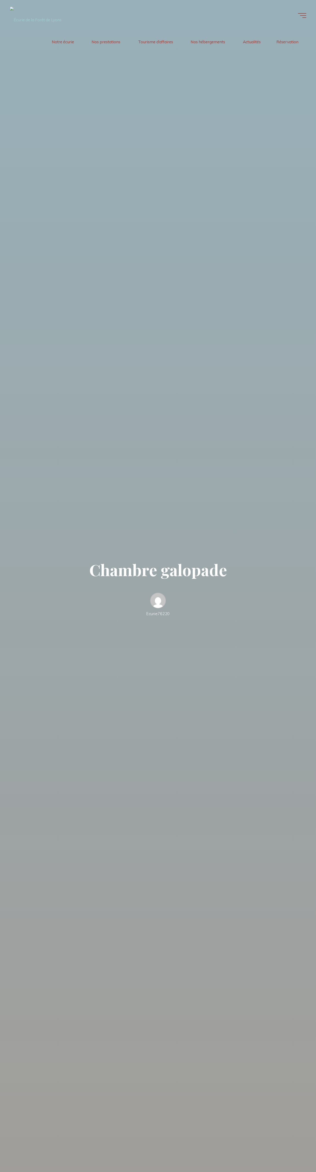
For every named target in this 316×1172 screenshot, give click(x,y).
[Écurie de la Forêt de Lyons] (36, 15)
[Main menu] (302, 15)
